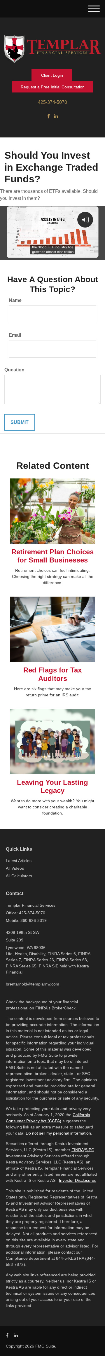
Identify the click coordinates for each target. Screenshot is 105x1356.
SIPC (89, 1149)
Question (14, 369)
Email (15, 335)
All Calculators (19, 875)
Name (15, 300)
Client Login (52, 75)
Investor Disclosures (77, 1180)
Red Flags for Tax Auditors (52, 674)
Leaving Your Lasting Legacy (52, 786)
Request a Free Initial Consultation (53, 87)
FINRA (77, 1149)
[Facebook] (48, 116)
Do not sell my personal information (58, 1133)
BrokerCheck (64, 1008)
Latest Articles (19, 860)
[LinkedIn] (56, 116)
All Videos (15, 868)
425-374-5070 (52, 102)
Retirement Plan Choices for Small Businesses (52, 556)
